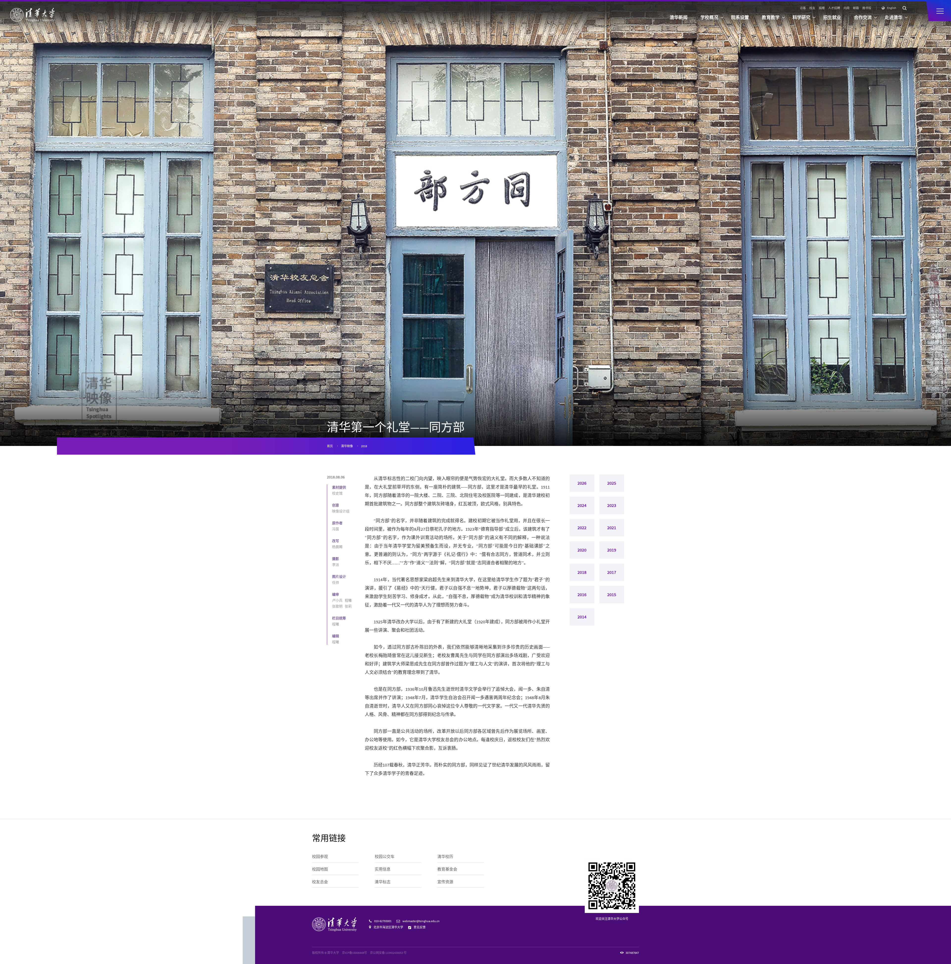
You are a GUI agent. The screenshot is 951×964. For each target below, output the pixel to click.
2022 (582, 527)
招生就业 (832, 17)
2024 (582, 505)
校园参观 (320, 856)
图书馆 (866, 8)
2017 (611, 572)
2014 (582, 617)
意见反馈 (419, 927)
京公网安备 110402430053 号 (388, 953)
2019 (611, 550)
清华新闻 (678, 17)
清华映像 (347, 446)
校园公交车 (385, 856)
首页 (330, 446)
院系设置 (740, 17)
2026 (582, 483)
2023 (611, 505)
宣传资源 (445, 881)
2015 (611, 594)
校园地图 (320, 869)
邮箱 (856, 8)
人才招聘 (834, 8)
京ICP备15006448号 (354, 953)
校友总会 (320, 881)
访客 (803, 8)
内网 (846, 8)
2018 (364, 446)
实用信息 (383, 869)
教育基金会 (447, 869)
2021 (611, 527)
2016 (582, 594)
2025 (611, 483)
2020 (582, 550)
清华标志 (383, 881)
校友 (812, 8)
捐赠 (822, 8)
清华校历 (445, 856)
